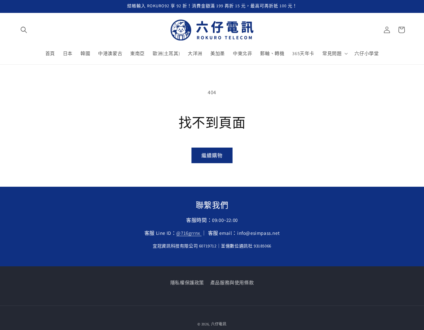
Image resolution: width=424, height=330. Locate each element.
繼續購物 (212, 155)
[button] (24, 30)
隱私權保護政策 (187, 283)
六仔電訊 (219, 324)
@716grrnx (188, 233)
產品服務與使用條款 (232, 283)
